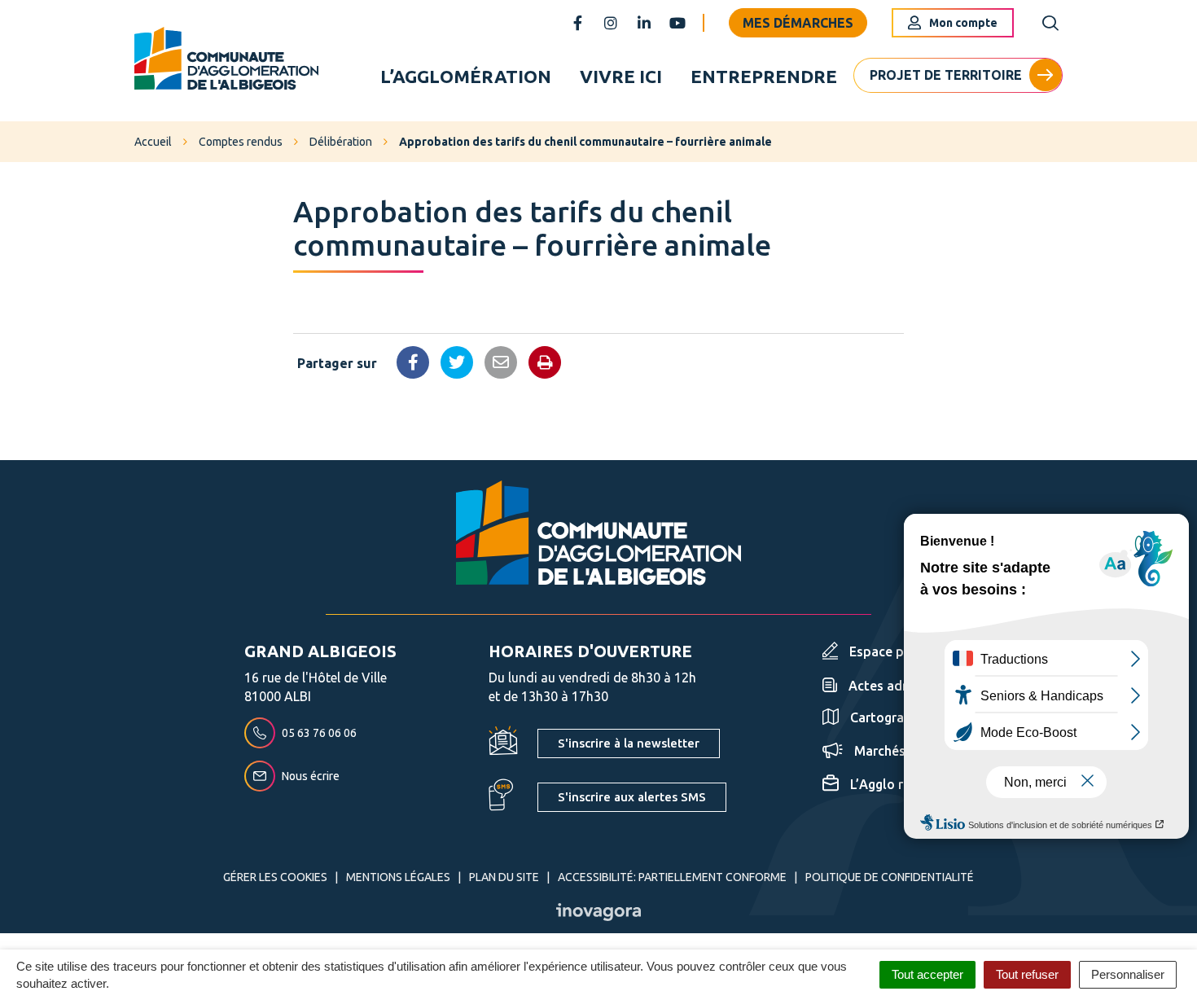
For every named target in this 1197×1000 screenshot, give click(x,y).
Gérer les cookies (275, 877)
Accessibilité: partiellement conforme (672, 877)
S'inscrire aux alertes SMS (632, 797)
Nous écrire (311, 776)
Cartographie (890, 717)
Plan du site (504, 877)
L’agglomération (465, 76)
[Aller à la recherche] (1050, 23)
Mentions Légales (398, 877)
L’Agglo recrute (896, 784)
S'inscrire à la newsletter (628, 743)
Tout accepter (927, 974)
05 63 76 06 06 (319, 732)
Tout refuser (1027, 974)
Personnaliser (1127, 974)
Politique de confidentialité (889, 877)
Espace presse (892, 651)
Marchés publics (903, 750)
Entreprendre (764, 76)
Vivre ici (621, 76)
